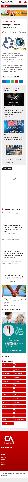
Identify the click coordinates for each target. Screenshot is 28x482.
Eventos (5, 385)
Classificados (6, 373)
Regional (17, 415)
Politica (5, 411)
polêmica (5, 406)
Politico (5, 415)
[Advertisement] (12, 196)
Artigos (4, 364)
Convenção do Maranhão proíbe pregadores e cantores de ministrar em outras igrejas (13, 253)
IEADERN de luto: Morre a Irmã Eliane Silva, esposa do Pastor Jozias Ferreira (13, 112)
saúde (4, 419)
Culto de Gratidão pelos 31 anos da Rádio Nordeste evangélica (13, 138)
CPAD (4, 377)
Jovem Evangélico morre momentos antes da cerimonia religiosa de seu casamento (13, 277)
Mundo (17, 402)
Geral (10, 76)
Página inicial (5, 21)
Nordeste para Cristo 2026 (14, 160)
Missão (17, 398)
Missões (5, 402)
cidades (17, 369)
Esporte (17, 377)
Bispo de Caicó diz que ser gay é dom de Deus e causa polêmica (13, 301)
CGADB (4, 369)
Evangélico (5, 381)
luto (4, 398)
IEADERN (12, 21)
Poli (16, 406)
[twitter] (8, 81)
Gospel (4, 390)
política (17, 411)
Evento (17, 381)
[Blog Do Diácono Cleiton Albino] (7, 3)
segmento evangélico (20, 419)
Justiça (5, 394)
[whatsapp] (12, 81)
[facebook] (4, 81)
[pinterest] (16, 81)
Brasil (16, 364)
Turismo (5, 423)
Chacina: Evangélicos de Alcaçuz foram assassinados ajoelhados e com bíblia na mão (13, 228)
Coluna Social (18, 373)
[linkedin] (21, 81)
